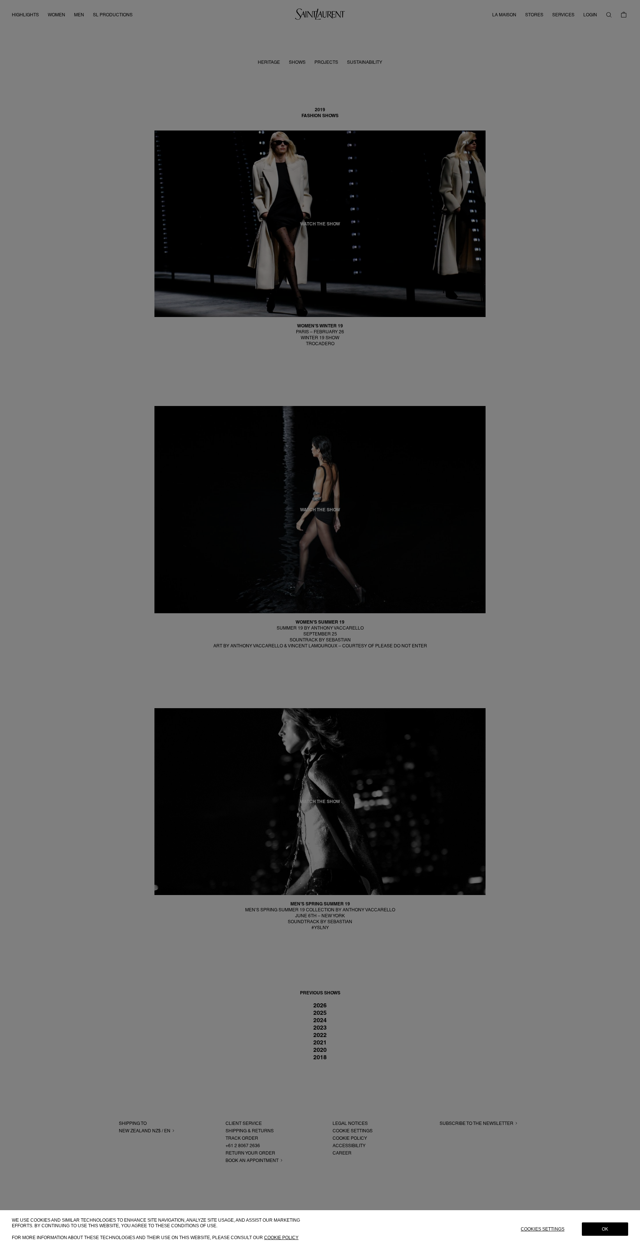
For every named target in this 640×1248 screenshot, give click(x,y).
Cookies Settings (542, 1229)
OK (605, 1229)
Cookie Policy (281, 1237)
